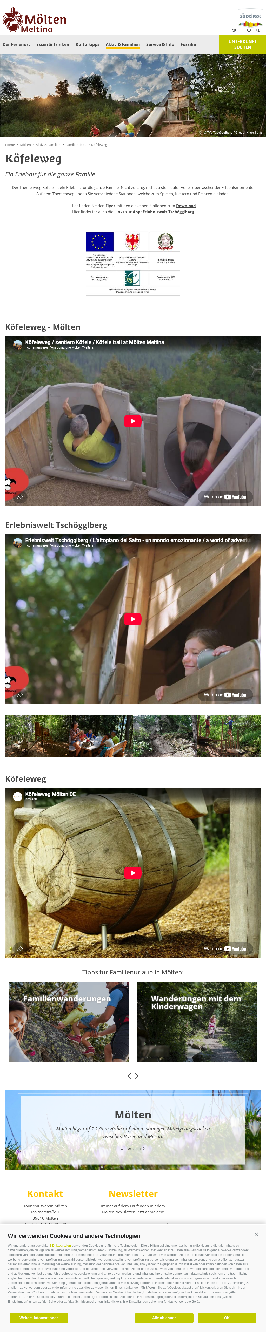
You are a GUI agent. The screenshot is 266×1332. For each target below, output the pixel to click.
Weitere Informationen (39, 1318)
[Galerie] (256, 105)
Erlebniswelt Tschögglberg (168, 211)
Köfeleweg (99, 144)
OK (227, 1318)
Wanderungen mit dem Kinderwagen (68, 1002)
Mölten (25, 144)
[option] (69, 1022)
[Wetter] (256, 75)
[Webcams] (256, 90)
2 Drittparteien (60, 1245)
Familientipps (75, 144)
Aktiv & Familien (123, 44)
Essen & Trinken (52, 44)
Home (10, 144)
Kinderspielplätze (185, 998)
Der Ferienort (16, 44)
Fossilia (188, 44)
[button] (256, 1235)
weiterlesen (41, 1049)
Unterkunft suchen (243, 44)
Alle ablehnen (164, 1318)
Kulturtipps (87, 44)
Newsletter (133, 1193)
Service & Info (160, 44)
